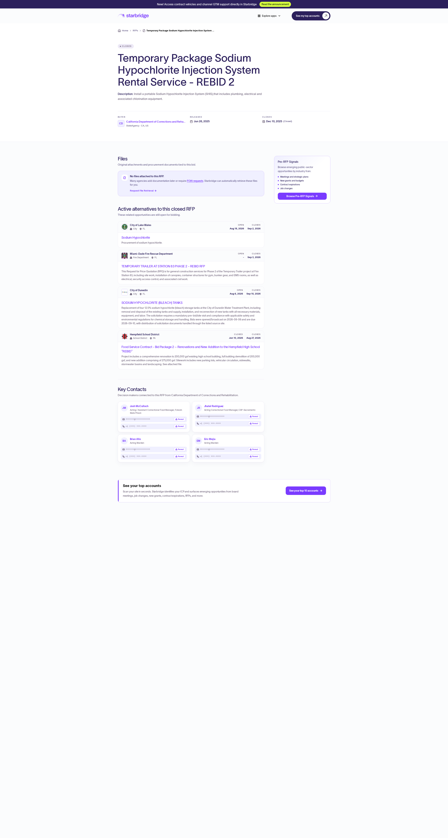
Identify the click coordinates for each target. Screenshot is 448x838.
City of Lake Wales (140, 225)
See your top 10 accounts (303, 490)
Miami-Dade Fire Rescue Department (151, 254)
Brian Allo (135, 439)
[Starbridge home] (133, 16)
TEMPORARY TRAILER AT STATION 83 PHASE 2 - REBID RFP (163, 266)
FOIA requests (195, 181)
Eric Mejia (209, 439)
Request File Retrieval (141, 190)
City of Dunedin (139, 290)
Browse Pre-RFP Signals (300, 196)
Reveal (181, 419)
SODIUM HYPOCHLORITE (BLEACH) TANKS (152, 303)
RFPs (135, 30)
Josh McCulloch (139, 406)
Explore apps (269, 15)
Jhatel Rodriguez (214, 406)
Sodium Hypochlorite (135, 237)
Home (125, 30)
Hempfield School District (144, 334)
